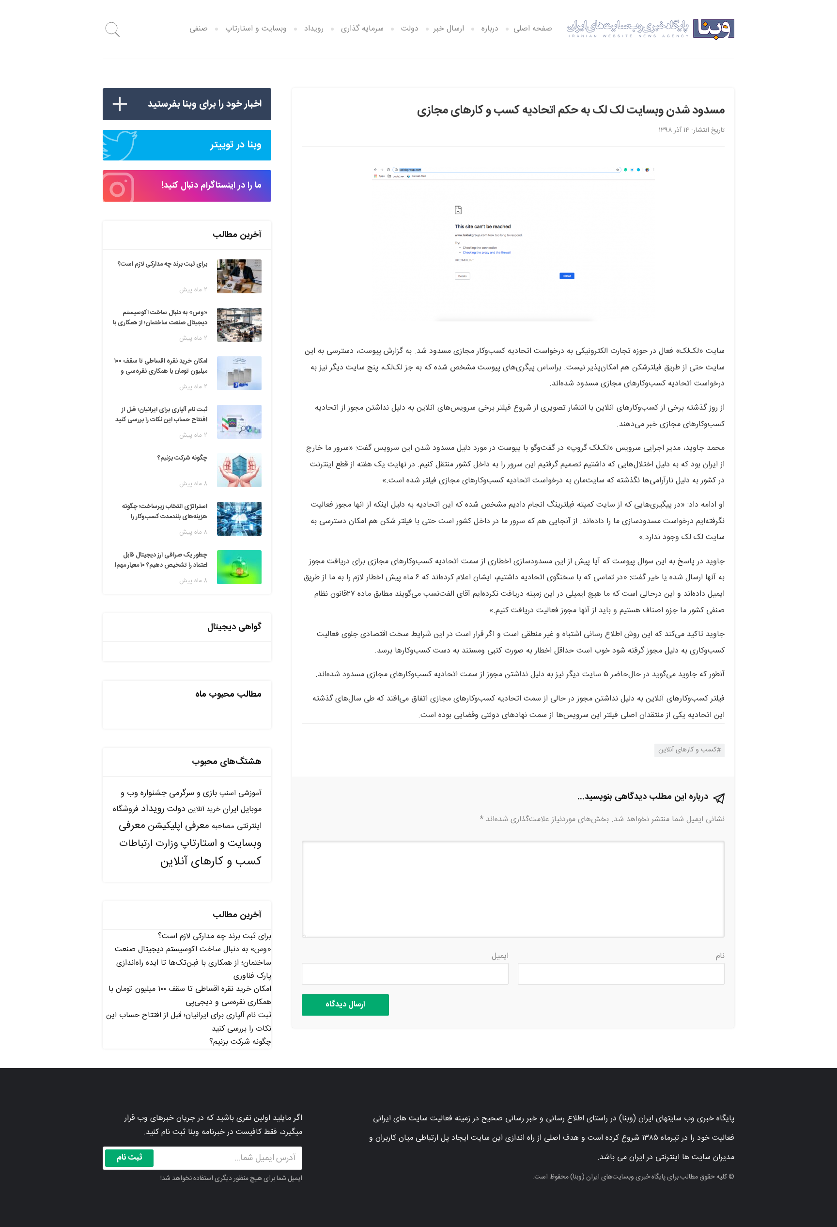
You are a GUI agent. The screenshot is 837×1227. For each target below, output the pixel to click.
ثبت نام (129, 1157)
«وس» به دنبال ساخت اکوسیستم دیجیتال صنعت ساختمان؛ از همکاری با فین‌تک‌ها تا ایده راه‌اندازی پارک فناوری (193, 962)
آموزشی (250, 793)
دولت (409, 28)
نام (720, 956)
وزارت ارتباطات (148, 844)
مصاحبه (223, 826)
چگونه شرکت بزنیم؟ (240, 1042)
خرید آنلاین (204, 809)
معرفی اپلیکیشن (178, 826)
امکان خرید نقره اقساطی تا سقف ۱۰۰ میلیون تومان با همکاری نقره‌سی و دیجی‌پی (189, 996)
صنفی (198, 28)
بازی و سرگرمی (193, 793)
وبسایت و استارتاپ (256, 28)
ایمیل (500, 956)
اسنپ (227, 793)
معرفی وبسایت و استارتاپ (190, 834)
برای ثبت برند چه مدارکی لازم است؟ (214, 936)
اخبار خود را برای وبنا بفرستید (205, 104)
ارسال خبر (449, 28)
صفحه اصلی (532, 28)
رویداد (314, 28)
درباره (489, 28)
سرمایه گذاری (362, 28)
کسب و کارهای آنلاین (687, 750)
